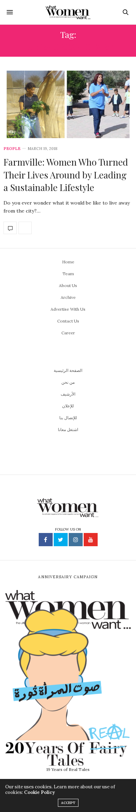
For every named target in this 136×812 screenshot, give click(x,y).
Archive (68, 297)
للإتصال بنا (68, 417)
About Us (68, 285)
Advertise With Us (68, 309)
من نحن (68, 382)
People (12, 149)
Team (68, 273)
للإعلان (68, 405)
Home (68, 261)
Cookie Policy (39, 792)
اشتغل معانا (68, 429)
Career (68, 332)
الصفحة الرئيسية (68, 370)
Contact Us (68, 321)
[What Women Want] (68, 12)
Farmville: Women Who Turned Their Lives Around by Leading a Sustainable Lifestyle (65, 174)
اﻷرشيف (68, 394)
